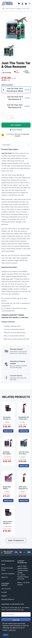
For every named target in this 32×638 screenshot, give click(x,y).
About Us (4, 577)
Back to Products (16, 540)
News (3, 564)
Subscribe (16, 620)
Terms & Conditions (8, 574)
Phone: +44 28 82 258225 (23, 584)
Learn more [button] (12, 630)
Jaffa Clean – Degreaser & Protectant (23, 488)
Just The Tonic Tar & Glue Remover (24, 453)
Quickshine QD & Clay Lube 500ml (24, 419)
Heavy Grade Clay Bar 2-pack (7, 523)
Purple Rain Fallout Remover (7, 488)
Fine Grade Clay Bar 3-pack (7, 419)
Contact (4, 592)
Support (4, 596)
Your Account (6, 589)
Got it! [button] (6, 635)
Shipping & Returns (7, 599)
